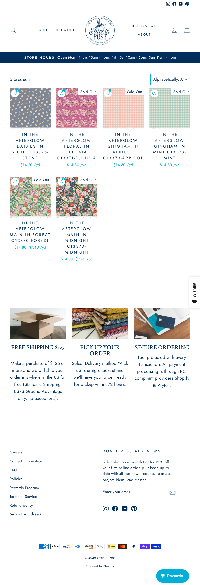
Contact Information (26, 461)
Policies (16, 478)
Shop (44, 30)
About (144, 34)
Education (64, 30)
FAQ (13, 470)
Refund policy (21, 505)
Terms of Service (23, 496)
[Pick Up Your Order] (100, 323)
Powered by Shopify (100, 566)
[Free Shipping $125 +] (38, 323)
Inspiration (144, 25)
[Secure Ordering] (162, 323)
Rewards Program (24, 488)
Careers (16, 452)
